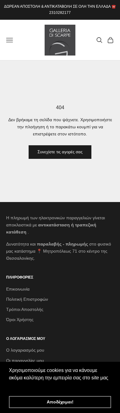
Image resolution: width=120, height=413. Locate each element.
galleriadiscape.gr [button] (29, 386)
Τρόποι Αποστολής (24, 309)
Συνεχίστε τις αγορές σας (60, 152)
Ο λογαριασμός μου (25, 350)
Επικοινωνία (18, 289)
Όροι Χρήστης (20, 319)
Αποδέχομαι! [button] (60, 401)
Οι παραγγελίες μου (25, 360)
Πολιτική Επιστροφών (27, 299)
